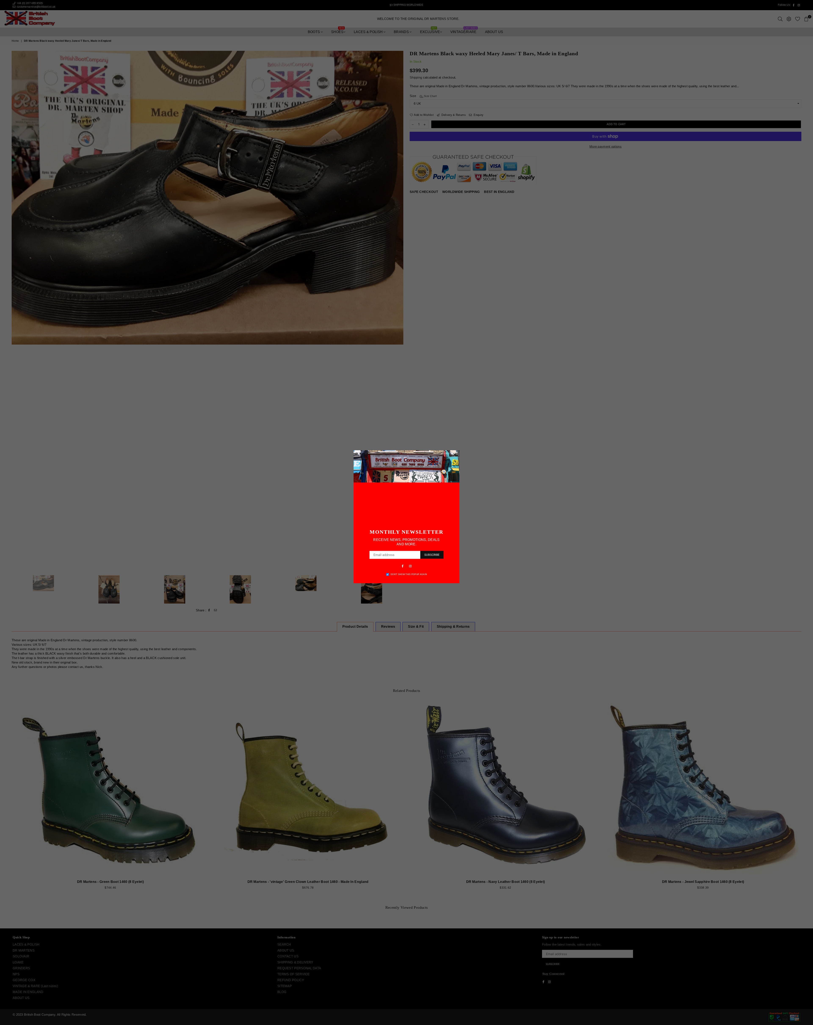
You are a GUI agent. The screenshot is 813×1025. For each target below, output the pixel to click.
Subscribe (432, 554)
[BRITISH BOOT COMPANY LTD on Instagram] (410, 566)
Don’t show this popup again (409, 574)
